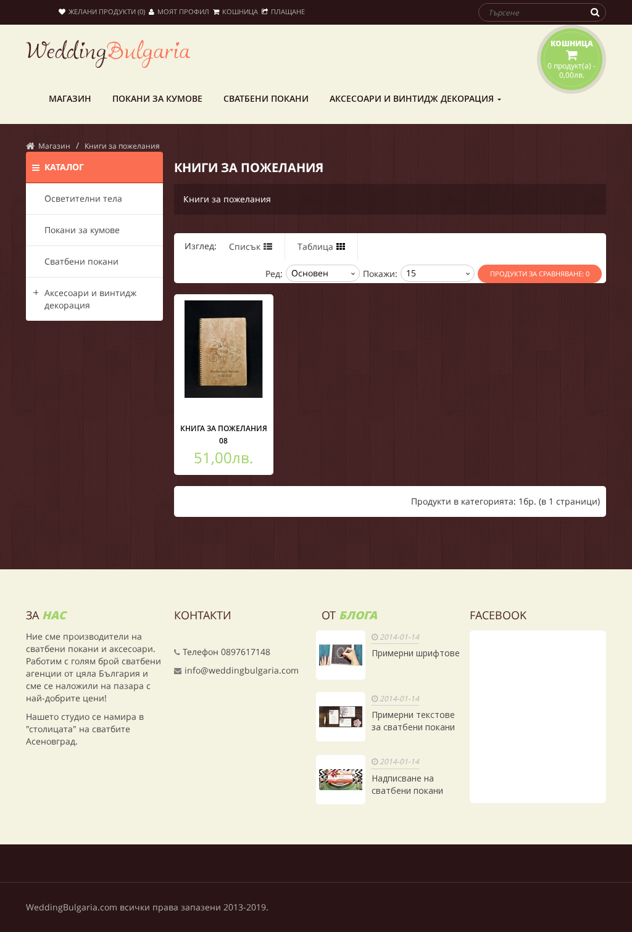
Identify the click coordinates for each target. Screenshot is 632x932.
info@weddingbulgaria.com (242, 670)
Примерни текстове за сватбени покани (413, 721)
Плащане (288, 11)
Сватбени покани (81, 261)
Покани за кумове (82, 230)
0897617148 (245, 652)
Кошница (240, 11)
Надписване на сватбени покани (407, 784)
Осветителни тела (83, 198)
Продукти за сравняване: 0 (539, 273)
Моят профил (183, 11)
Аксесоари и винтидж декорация (90, 299)
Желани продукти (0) (107, 11)
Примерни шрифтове (416, 653)
